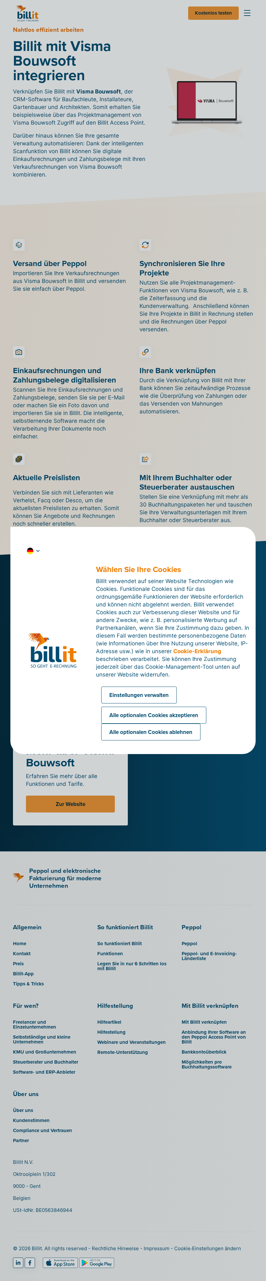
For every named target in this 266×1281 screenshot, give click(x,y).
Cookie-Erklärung (197, 651)
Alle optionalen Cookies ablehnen (150, 732)
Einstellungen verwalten (139, 695)
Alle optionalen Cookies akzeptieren (153, 715)
